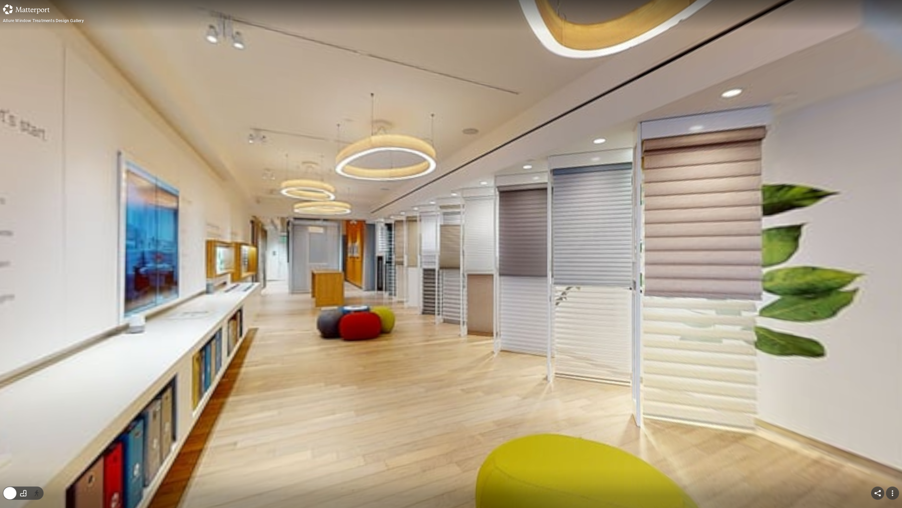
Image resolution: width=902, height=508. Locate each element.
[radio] (10, 493)
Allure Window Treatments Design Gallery (43, 20)
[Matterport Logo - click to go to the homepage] (26, 9)
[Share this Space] (877, 493)
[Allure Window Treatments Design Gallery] (451, 254)
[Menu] (892, 493)
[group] (23, 493)
